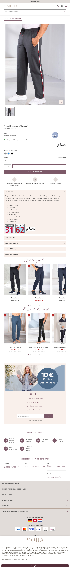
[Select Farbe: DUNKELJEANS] (8, 153)
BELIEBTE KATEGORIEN (10, 483)
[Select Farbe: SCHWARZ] (12, 153)
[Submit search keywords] (64, 11)
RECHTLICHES (7, 494)
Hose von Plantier (15, 347)
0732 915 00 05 (12, 467)
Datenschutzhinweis (35, 421)
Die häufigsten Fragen (57, 466)
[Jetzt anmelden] (48, 416)
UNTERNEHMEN (7, 500)
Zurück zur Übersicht (14, 19)
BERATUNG (6, 506)
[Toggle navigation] (4, 6)
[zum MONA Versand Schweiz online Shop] (35, 520)
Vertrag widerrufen (54, 477)
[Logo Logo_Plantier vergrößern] (61, 144)
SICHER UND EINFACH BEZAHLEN (14, 489)
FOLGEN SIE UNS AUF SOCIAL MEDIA (15, 511)
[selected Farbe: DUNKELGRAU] (5, 153)
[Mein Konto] (54, 6)
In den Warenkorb (36, 172)
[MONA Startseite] (12, 6)
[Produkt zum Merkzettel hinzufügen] (39, 166)
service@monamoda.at (36, 466)
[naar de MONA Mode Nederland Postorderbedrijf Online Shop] (40, 520)
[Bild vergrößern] (61, 102)
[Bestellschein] (62, 6)
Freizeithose (15, 298)
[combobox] (35, 11)
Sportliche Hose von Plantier (38, 347)
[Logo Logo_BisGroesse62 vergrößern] (20, 228)
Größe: (6, 157)
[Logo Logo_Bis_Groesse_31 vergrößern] (9, 228)
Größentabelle (62, 157)
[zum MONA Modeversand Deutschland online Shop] (30, 520)
